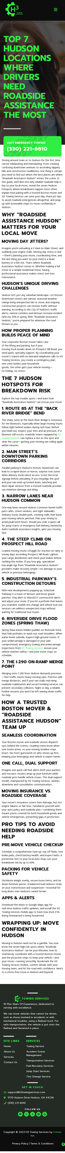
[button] (55, 9)
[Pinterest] (38, 1114)
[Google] (44, 1114)
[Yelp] (32, 1114)
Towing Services (35, 999)
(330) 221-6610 (27, 149)
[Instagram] (26, 1114)
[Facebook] (20, 1114)
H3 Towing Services (32, 648)
